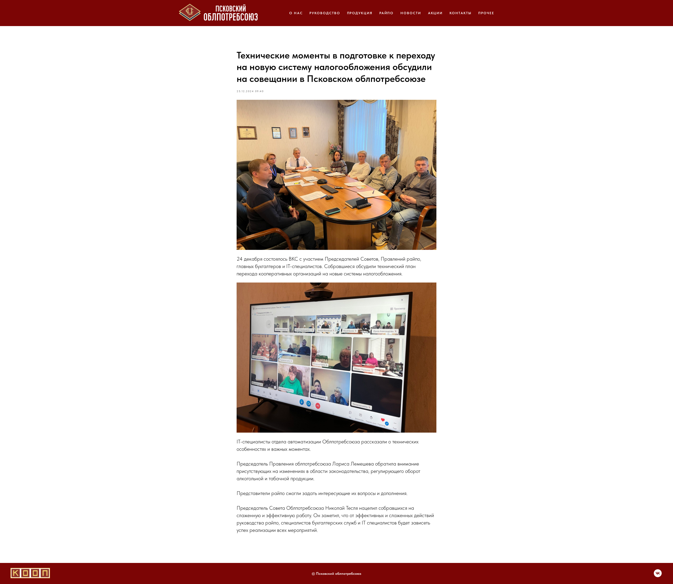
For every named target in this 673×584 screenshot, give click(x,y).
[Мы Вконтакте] (658, 575)
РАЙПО (386, 13)
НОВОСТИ (410, 13)
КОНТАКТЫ (460, 13)
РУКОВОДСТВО (324, 13)
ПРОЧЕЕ (486, 13)
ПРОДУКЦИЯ (360, 13)
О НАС (296, 13)
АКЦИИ (435, 13)
